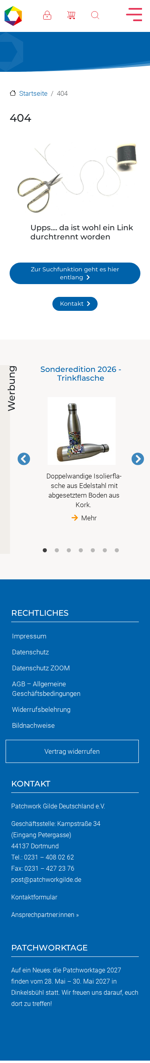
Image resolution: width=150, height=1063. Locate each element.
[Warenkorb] (79, 14)
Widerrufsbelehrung (41, 709)
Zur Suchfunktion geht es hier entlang (75, 273)
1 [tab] (45, 551)
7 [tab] (117, 551)
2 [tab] (57, 551)
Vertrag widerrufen (72, 751)
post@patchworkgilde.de (46, 879)
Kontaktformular (34, 897)
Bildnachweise (33, 725)
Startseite (33, 93)
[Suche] (103, 14)
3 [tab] (69, 551)
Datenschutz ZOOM (41, 668)
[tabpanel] (81, 444)
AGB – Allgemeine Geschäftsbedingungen (46, 688)
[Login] (55, 14)
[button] (75, 180)
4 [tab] (81, 551)
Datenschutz (30, 652)
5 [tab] (93, 551)
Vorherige (24, 458)
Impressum (29, 636)
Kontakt (72, 303)
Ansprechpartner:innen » (45, 915)
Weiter (137, 458)
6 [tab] (105, 551)
